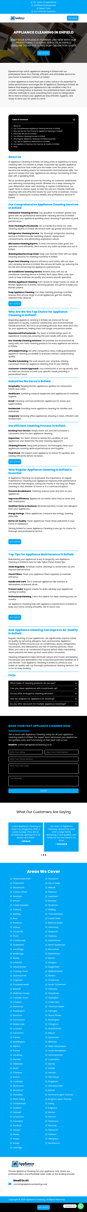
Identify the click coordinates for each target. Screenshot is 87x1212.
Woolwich (53, 878)
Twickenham (19, 1103)
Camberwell (19, 940)
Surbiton (17, 1107)
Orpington (53, 997)
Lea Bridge (18, 949)
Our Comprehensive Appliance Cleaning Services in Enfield (36, 128)
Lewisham (53, 896)
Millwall (51, 887)
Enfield (51, 1068)
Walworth (53, 931)
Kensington (53, 1019)
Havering (17, 1055)
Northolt (52, 1125)
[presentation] (43, 853)
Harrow (52, 1116)
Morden (17, 1059)
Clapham (18, 980)
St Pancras (53, 980)
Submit (43, 790)
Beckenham (54, 953)
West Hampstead (57, 1046)
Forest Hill (18, 931)
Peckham (17, 922)
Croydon (17, 1028)
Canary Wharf (20, 891)
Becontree (53, 949)
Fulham (17, 1037)
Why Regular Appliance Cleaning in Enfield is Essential (34, 139)
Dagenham (53, 966)
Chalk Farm (54, 1002)
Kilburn (51, 1033)
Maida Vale (18, 1024)
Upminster (53, 1037)
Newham (17, 896)
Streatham (53, 993)
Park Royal (53, 1077)
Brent (15, 1068)
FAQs (15, 147)
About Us (17, 126)
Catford (17, 909)
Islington (52, 962)
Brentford (18, 1090)
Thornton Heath (56, 1006)
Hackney (52, 936)
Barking (17, 914)
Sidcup (16, 927)
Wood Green (54, 1015)
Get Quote (72, 18)
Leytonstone (54, 940)
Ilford (15, 936)
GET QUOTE (43, 53)
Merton (16, 1046)
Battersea (18, 1006)
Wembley (18, 1094)
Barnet (51, 1090)
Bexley (16, 958)
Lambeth (17, 962)
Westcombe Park (21, 878)
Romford (17, 1015)
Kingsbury (53, 1081)
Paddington (19, 1010)
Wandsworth (54, 1028)
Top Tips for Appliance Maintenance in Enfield (31, 141)
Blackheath (18, 887)
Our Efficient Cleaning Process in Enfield (29, 136)
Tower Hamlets (20, 905)
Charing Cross (20, 971)
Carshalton (54, 1059)
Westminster (19, 966)
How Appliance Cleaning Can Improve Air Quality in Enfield (36, 144)
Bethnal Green (55, 922)
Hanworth (53, 1129)
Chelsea (17, 1002)
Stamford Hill (19, 975)
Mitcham (52, 1041)
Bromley (52, 900)
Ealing (51, 1103)
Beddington (19, 1041)
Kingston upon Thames (60, 1099)
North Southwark (56, 944)
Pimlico (51, 975)
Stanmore (53, 1121)
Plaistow (52, 891)
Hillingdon (53, 1138)
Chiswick (17, 1072)
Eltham (16, 900)
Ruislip (16, 1143)
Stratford (53, 905)
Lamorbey (53, 927)
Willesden (18, 1063)
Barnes (51, 1063)
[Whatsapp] (81, 1206)
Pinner (16, 1134)
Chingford (53, 1024)
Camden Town (20, 997)
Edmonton (18, 1033)
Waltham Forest (21, 993)
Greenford (18, 1116)
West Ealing (19, 1099)
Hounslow (18, 1121)
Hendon (52, 1072)
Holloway (52, 988)
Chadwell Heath (21, 984)
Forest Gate (54, 918)
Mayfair (17, 988)
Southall (17, 1125)
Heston (16, 1129)
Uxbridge (17, 1147)
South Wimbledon (57, 1050)
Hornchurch (19, 1019)
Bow (15, 918)
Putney (16, 1050)
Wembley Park (55, 1085)
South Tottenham (57, 984)
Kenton (51, 1112)
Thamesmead (55, 914)
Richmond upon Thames (60, 1094)
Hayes (16, 1138)
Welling (52, 909)
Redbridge (18, 953)
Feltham (52, 1134)
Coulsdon (18, 1081)
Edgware (52, 1107)
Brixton (51, 958)
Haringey (52, 1010)
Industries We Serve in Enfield (24, 134)
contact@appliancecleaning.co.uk (35, 744)
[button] (41, 855)
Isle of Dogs (54, 883)
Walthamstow (55, 971)
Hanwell (17, 1112)
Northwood (54, 1143)
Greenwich (18, 883)
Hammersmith (55, 1055)
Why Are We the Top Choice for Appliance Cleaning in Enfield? (38, 131)
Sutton (16, 1077)
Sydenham (18, 944)
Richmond (18, 1085)
